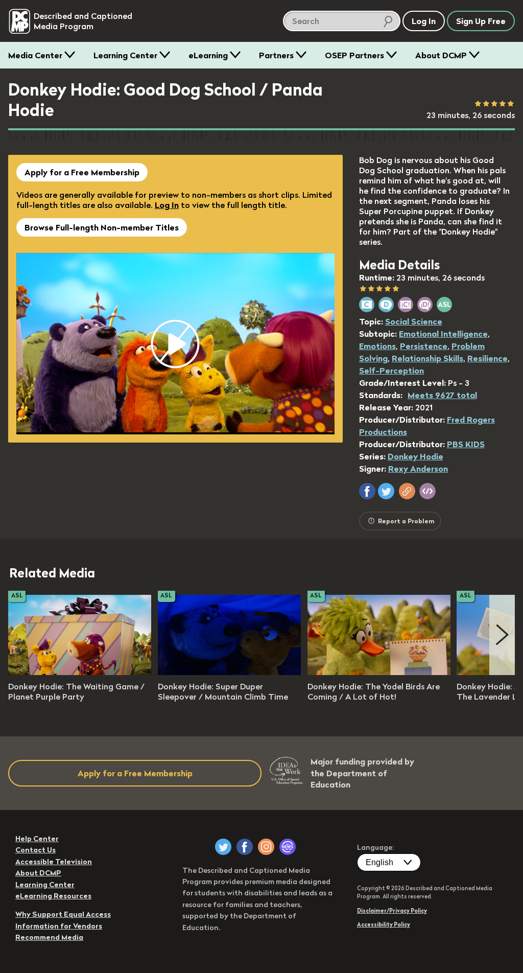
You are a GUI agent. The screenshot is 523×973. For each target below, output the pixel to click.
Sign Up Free (481, 21)
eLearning (208, 55)
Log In (167, 205)
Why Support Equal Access (63, 914)
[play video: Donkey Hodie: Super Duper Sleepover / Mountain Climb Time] (229, 672)
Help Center (37, 838)
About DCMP (441, 55)
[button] (367, 491)
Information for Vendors (58, 926)
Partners (276, 55)
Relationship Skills (427, 358)
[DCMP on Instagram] (266, 847)
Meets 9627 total (442, 395)
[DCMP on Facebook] (244, 847)
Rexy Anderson (418, 469)
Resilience (487, 358)
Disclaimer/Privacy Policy (392, 910)
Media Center (35, 55)
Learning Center (125, 55)
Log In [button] (424, 21)
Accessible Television (53, 861)
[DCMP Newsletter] (287, 847)
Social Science (413, 321)
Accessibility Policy (383, 924)
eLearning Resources (53, 895)
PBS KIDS (466, 444)
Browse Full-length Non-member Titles (102, 227)
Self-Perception (391, 370)
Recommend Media (49, 937)
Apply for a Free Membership (82, 172)
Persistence (423, 346)
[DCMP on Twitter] (223, 847)
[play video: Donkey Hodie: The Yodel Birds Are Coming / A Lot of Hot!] (378, 672)
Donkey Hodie (415, 456)
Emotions (377, 346)
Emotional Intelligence (443, 334)
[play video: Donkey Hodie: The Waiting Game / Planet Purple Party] (79, 672)
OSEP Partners (354, 55)
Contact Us (35, 849)
